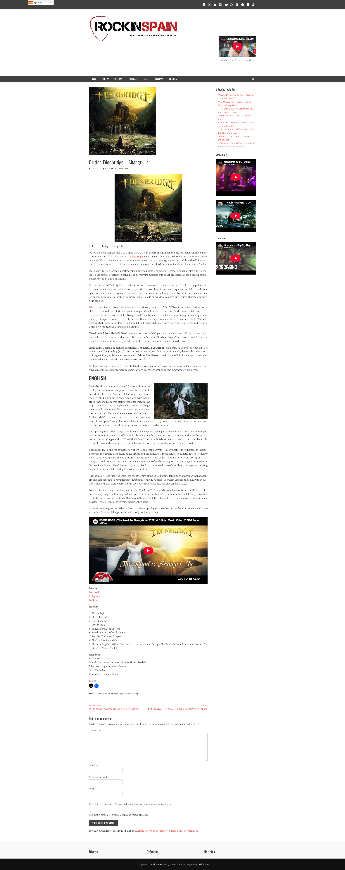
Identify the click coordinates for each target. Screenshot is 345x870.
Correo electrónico (99, 777)
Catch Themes (203, 864)
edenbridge (118, 694)
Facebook (94, 592)
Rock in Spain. (157, 864)
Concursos (158, 79)
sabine (129, 694)
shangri (136, 694)
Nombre (93, 765)
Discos (146, 79)
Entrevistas (132, 79)
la (125, 694)
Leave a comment (121, 169)
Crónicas (118, 79)
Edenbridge (136, 256)
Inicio (94, 79)
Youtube (93, 600)
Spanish (38, 2)
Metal (100, 694)
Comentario (96, 730)
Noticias (105, 79)
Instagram (94, 596)
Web (91, 789)
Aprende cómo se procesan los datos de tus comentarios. (167, 831)
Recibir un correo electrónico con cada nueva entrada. (118, 815)
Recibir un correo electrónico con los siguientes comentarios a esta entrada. (130, 804)
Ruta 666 (172, 79)
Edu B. (107, 169)
